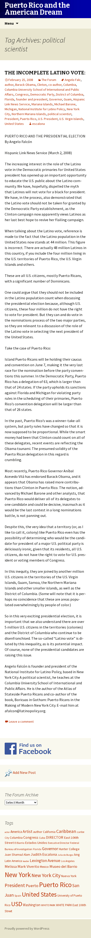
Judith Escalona (44, 854)
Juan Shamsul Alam (17, 855)
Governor (55, 99)
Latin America (13, 861)
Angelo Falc (73, 80)
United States (14, 124)
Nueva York (69, 876)
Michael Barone (65, 104)
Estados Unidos (36, 843)
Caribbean (66, 831)
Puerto (32, 885)
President (11, 119)
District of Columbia (69, 94)
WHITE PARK (48, 905)
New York (18, 874)
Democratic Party (42, 94)
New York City (46, 875)
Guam (68, 99)
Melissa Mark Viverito (22, 866)
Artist (27, 831)
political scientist (59, 114)
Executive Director (58, 843)
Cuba (42, 837)
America (16, 831)
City (7, 837)
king (77, 855)
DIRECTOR (54, 837)
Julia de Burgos (66, 854)
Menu (9, 23)
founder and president (31, 99)
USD (16, 904)
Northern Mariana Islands (29, 114)
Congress (22, 94)
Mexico (44, 867)
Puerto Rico (28, 119)
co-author (55, 85)
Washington (31, 905)
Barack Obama (25, 85)
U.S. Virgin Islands (71, 119)
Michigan (11, 109)
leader (26, 861)
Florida (9, 99)
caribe (80, 832)
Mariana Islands (42, 104)
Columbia (69, 85)
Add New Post (24, 772)
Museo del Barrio (63, 866)
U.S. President (48, 119)
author (9, 85)
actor (7, 832)
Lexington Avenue (45, 860)
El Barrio (19, 843)
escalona (38, 124)
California (49, 832)
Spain (17, 895)
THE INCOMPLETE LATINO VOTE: (45, 73)
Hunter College (69, 849)
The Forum (49, 80)
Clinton (42, 85)
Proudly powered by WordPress (27, 928)
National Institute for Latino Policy (41, 109)
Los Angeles (67, 861)
